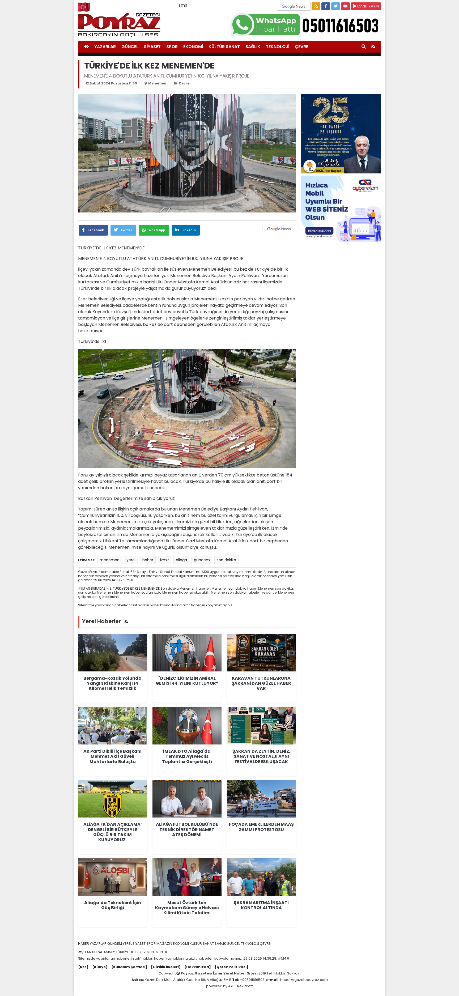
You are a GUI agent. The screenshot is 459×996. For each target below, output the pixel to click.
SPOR (172, 47)
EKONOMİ (193, 47)
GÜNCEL (129, 47)
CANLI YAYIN (367, 6)
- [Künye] (98, 966)
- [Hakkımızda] (196, 966)
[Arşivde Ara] (364, 47)
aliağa (181, 560)
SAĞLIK (252, 47)
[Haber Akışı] (316, 6)
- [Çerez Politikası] (229, 966)
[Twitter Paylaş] (335, 6)
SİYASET (152, 47)
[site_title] (86, 47)
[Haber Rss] (373, 47)
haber (147, 560)
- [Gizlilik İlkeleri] (164, 966)
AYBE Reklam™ (240, 986)
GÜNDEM (115, 943)
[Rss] (83, 966)
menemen (157, 83)
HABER (84, 943)
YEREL (128, 943)
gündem (202, 560)
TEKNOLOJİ (277, 47)
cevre (184, 83)
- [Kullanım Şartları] (127, 966)
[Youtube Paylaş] (345, 6)
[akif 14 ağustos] (341, 133)
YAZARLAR (105, 47)
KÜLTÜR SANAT (224, 47)
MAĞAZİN (164, 943)
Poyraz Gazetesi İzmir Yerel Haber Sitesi (219, 973)
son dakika (226, 560)
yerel (130, 560)
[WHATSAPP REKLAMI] (305, 24)
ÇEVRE (301, 47)
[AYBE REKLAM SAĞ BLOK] (341, 208)
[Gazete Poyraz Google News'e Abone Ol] (294, 6)
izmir (164, 560)
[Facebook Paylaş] (325, 6)
